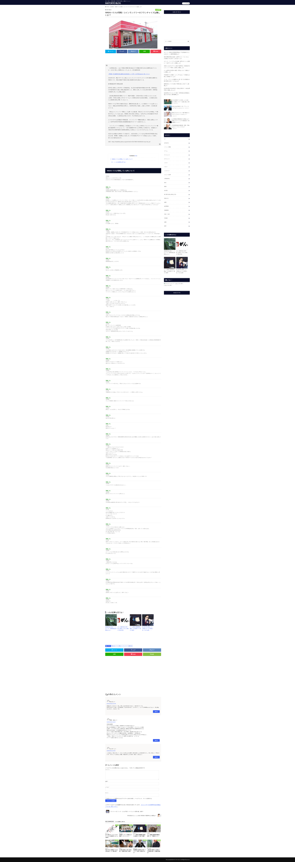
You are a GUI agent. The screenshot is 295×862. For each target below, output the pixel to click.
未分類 (165, 190)
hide (136, 155)
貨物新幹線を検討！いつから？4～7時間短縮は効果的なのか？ (110, 628)
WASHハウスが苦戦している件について (121, 159)
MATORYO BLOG (113, 3)
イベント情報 (167, 147)
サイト (106, 792)
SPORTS (166, 143)
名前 (106, 781)
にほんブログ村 (167, 285)
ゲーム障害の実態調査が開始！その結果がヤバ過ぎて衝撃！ (135, 628)
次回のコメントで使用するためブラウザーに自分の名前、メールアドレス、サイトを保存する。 (129, 798)
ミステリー (167, 170)
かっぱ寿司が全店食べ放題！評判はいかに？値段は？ (177, 70)
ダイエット (167, 158)
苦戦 (131, 646)
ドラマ (165, 162)
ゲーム (165, 151)
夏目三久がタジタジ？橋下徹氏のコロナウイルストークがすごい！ (180, 114)
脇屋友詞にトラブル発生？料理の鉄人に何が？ (175, 83)
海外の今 (166, 198)
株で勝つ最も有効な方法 (170, 194)
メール (107, 787)
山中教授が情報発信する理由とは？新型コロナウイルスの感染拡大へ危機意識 (180, 120)
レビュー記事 (167, 174)
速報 (165, 222)
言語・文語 (167, 214)
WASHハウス (115, 646)
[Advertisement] (133, 57)
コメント (107, 769)
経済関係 (108, 646)
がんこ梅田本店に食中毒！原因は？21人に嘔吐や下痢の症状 (123, 628)
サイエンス (167, 155)
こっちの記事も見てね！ (118, 162)
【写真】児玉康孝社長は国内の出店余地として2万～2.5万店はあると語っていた (129, 74)
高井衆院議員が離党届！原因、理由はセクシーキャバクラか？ (180, 127)
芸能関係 (166, 210)
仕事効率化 (167, 178)
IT (164, 139)
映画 (165, 186)
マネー (165, 166)
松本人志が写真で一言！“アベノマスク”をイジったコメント (180, 107)
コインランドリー (124, 646)
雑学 (165, 226)
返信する (156, 711)
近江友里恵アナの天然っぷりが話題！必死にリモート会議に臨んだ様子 (180, 101)
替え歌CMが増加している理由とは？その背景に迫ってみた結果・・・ (147, 628)
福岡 (165, 202)
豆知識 (165, 218)
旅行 (165, 182)
